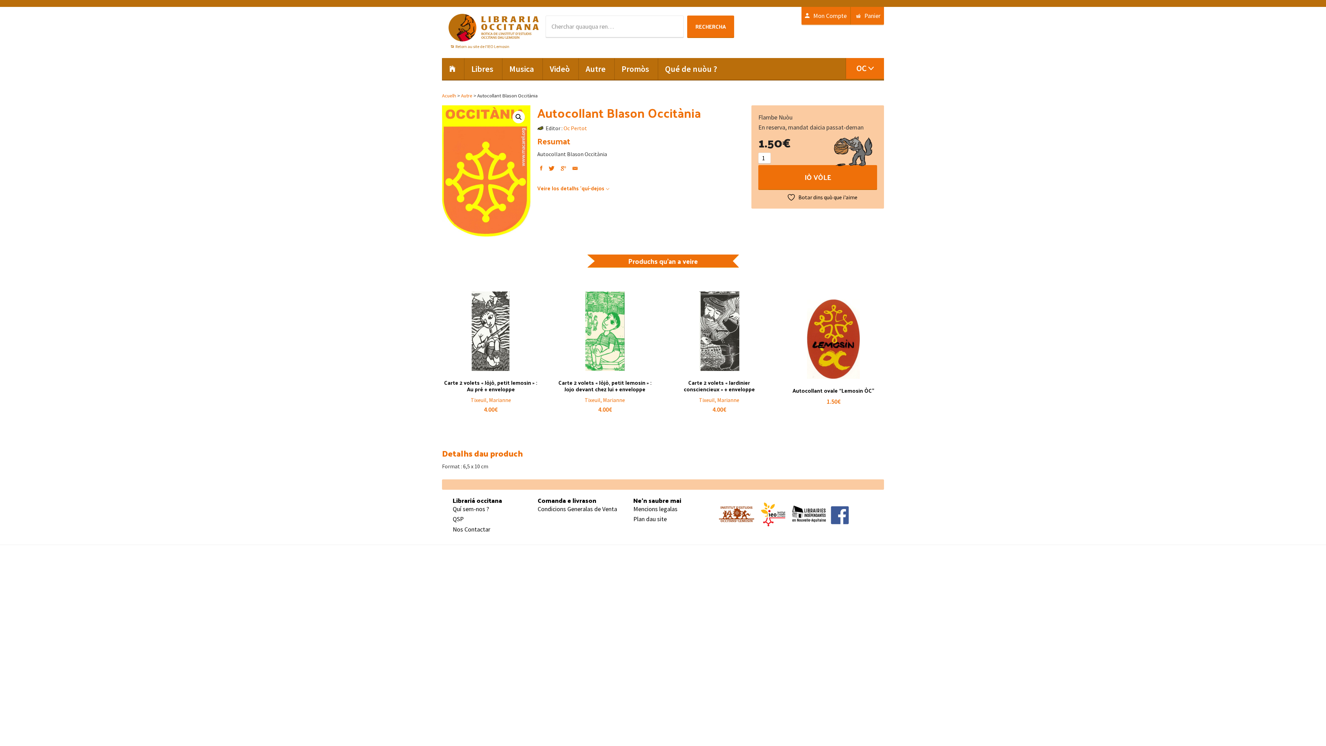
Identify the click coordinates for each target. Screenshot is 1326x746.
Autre (466, 96)
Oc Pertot (575, 128)
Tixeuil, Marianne (491, 399)
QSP (458, 519)
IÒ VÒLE (818, 177)
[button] (518, 117)
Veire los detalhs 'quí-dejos (570, 188)
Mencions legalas (655, 509)
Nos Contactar (471, 529)
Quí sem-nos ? (471, 509)
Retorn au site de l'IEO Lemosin (482, 46)
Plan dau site (650, 519)
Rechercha (710, 26)
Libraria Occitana (494, 27)
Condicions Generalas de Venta (577, 509)
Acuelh (449, 96)
